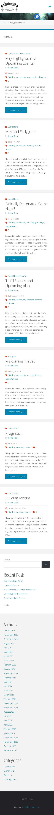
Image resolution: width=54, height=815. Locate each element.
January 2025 (9, 669)
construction (32, 77)
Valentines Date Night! (13, 581)
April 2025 (8, 656)
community (21, 77)
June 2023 (8, 720)
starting (28, 512)
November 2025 (11, 635)
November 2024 (11, 673)
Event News (25, 53)
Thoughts (23, 276)
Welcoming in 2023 (20, 361)
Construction (13, 53)
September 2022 (11, 750)
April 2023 (8, 725)
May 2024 (8, 686)
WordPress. (35, 807)
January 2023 (9, 733)
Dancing (42, 77)
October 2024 (10, 677)
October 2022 (10, 746)
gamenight (39, 222)
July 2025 (7, 647)
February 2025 (10, 665)
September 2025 (11, 639)
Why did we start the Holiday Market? (20, 589)
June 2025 (8, 652)
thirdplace (10, 303)
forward (9, 149)
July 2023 (7, 716)
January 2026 (9, 630)
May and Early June (20, 131)
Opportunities (12, 379)
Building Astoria (17, 498)
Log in (6, 605)
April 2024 (8, 690)
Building (12, 77)
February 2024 (10, 699)
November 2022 (11, 742)
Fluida (26, 807)
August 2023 (9, 712)
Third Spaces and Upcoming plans (19, 283)
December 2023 (11, 703)
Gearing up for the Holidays (16, 594)
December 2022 (11, 737)
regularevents (12, 226)
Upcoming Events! (11, 585)
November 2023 (11, 707)
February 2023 (10, 729)
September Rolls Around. (15, 598)
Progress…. (14, 433)
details (38, 145)
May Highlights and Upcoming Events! (20, 61)
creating (30, 222)
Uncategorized (10, 779)
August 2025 (9, 643)
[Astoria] (9, 6)
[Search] (46, 564)
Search (7, 559)
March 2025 (9, 660)
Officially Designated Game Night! (26, 206)
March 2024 (9, 695)
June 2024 (8, 682)
